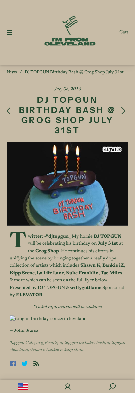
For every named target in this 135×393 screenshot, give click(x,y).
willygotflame (85, 288)
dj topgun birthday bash (82, 343)
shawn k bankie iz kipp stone (57, 350)
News (12, 72)
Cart (123, 32)
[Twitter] (24, 363)
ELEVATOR (29, 295)
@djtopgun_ (57, 236)
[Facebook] (13, 363)
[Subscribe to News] (36, 363)
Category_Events (41, 343)
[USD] (22, 386)
